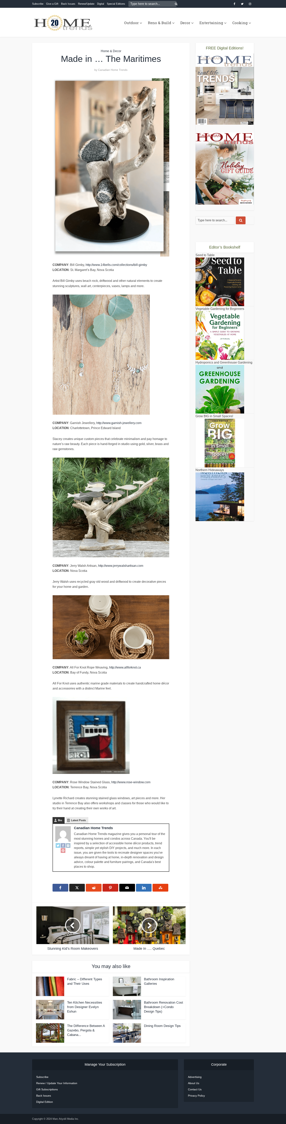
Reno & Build (159, 22)
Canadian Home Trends (112, 69)
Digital (100, 3)
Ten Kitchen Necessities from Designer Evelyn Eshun (84, 1007)
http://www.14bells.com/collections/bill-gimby (116, 264)
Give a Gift (52, 3)
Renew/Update (86, 3)
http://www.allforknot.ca (125, 667)
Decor (185, 22)
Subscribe (37, 3)
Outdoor (131, 22)
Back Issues (68, 3)
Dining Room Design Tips (162, 1026)
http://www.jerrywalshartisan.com (120, 565)
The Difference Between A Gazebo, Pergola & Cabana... (86, 1030)
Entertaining (211, 22)
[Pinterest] (63, 850)
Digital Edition (44, 1101)
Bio (60, 820)
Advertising (195, 1076)
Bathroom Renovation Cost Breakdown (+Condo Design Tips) (163, 1007)
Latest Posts (78, 820)
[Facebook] (63, 845)
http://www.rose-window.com (130, 782)
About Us (193, 1083)
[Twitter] (58, 845)
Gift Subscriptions (47, 1089)
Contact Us (195, 1089)
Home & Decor (111, 51)
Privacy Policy (196, 1095)
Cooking (240, 22)
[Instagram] (68, 845)
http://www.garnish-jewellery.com (118, 423)
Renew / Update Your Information (56, 1083)
